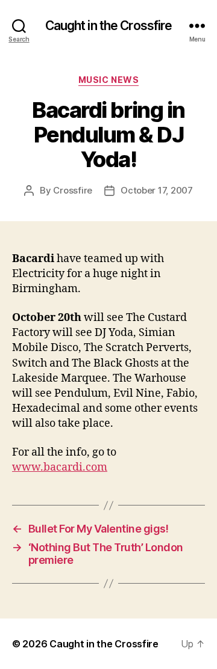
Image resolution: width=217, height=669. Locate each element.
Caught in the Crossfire (108, 25)
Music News (108, 80)
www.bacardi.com (59, 467)
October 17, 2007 (157, 190)
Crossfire (72, 190)
